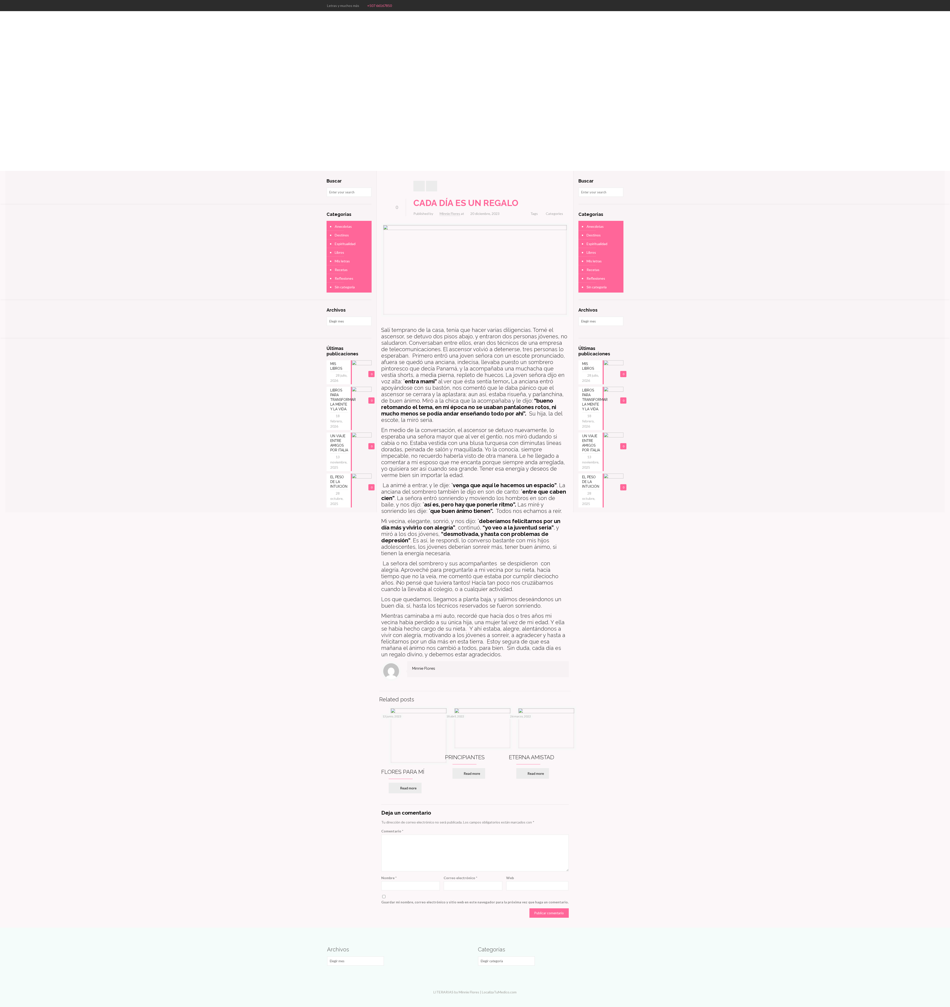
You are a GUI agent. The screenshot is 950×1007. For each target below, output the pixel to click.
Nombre (389, 878)
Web (510, 878)
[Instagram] (620, 5)
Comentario (392, 831)
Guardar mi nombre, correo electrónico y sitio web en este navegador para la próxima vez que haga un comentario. (475, 902)
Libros (339, 252)
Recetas (341, 270)
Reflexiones (344, 278)
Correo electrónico (460, 878)
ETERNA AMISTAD (531, 757)
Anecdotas (343, 226)
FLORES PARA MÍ (402, 772)
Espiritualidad (345, 244)
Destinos (342, 235)
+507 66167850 (379, 5)
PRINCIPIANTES (465, 757)
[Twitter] (613, 5)
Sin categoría (345, 287)
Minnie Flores (450, 213)
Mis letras (342, 261)
